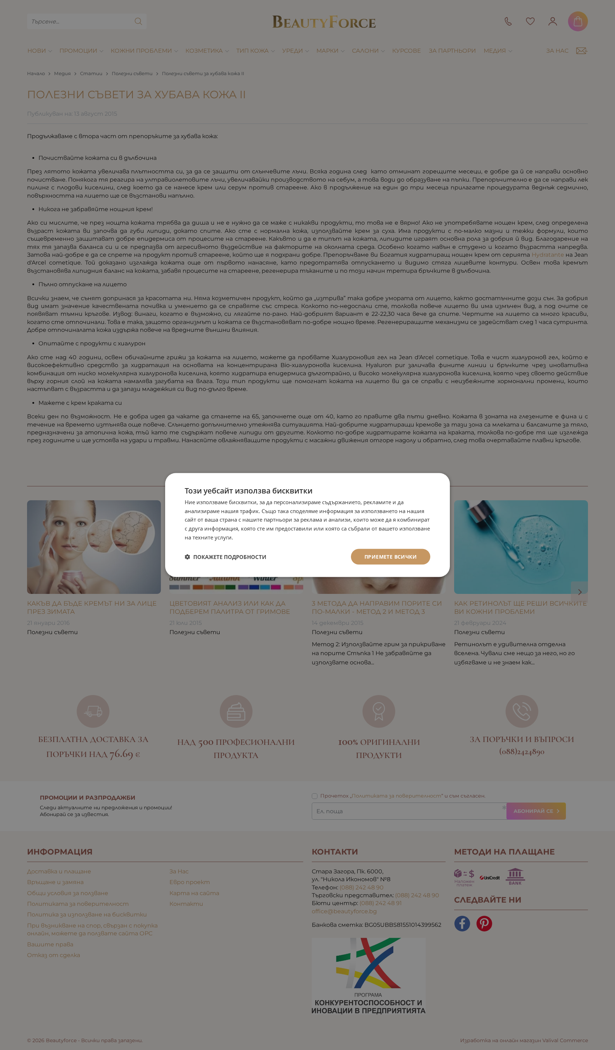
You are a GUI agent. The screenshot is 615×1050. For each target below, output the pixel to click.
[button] (225, 557)
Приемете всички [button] (390, 556)
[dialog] (307, 525)
